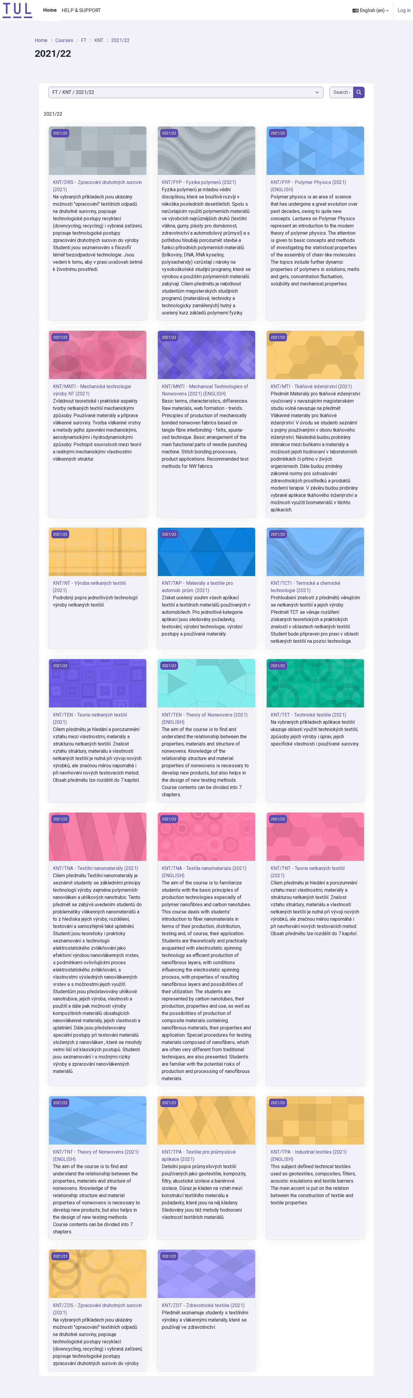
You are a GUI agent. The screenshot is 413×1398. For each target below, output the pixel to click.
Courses (64, 40)
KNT (98, 40)
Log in (404, 10)
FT (83, 40)
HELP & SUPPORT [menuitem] (81, 10)
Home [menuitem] (50, 10)
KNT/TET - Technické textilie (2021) (308, 715)
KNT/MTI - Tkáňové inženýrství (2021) (311, 386)
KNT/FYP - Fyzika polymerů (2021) (199, 182)
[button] (370, 10)
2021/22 (120, 40)
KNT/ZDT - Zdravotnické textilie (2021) (203, 1305)
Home (41, 40)
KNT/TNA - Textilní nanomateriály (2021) (95, 868)
